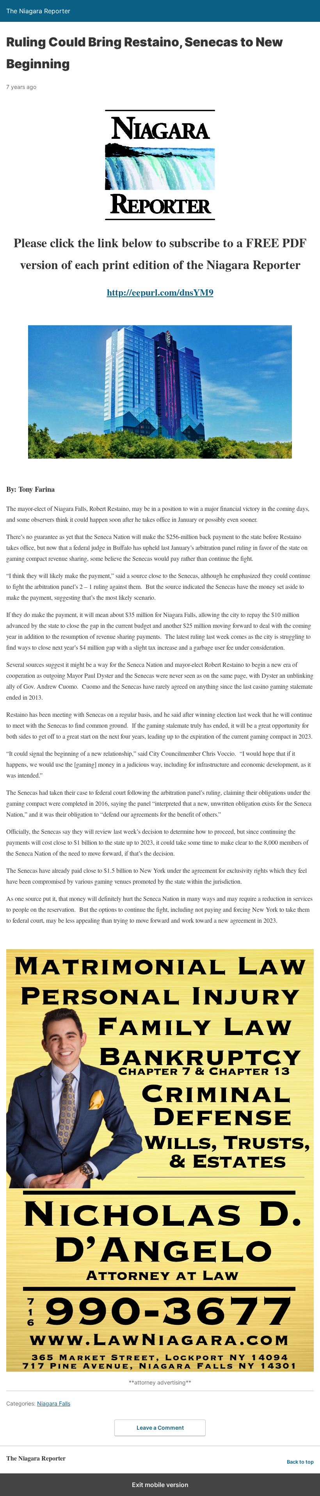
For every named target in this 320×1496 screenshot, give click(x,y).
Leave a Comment (160, 1427)
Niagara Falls (53, 1403)
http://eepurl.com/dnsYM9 (160, 292)
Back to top (300, 1462)
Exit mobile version (160, 1485)
